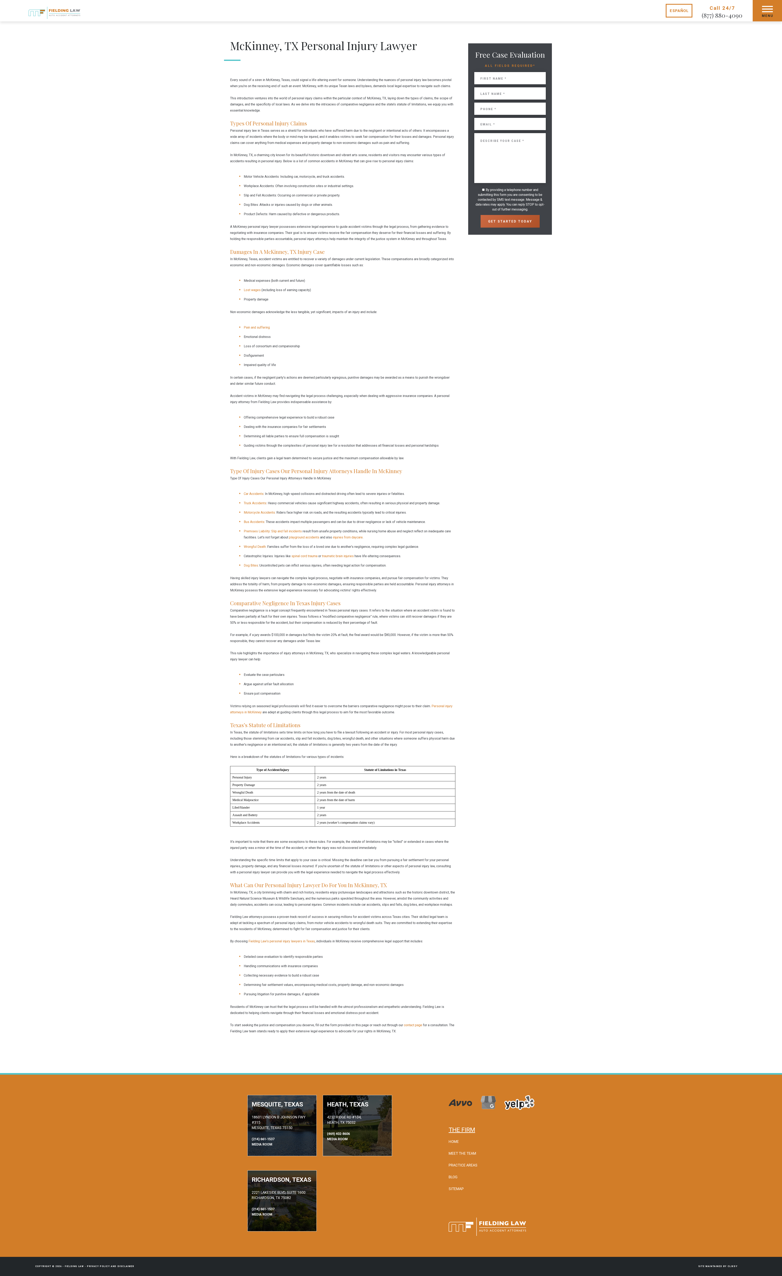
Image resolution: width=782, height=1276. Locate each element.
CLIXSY (733, 1266)
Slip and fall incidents (286, 531)
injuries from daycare (348, 537)
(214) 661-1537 (263, 1139)
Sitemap (456, 1189)
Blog (453, 1177)
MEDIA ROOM (262, 1144)
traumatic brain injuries (338, 556)
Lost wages (252, 290)
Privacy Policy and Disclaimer (110, 1266)
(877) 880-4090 (722, 15)
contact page (413, 1025)
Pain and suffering (257, 327)
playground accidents (304, 537)
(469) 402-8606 (338, 1134)
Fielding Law (74, 1266)
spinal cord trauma (304, 556)
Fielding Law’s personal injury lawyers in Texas (281, 941)
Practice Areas (463, 1165)
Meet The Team (462, 1153)
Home (454, 1141)
